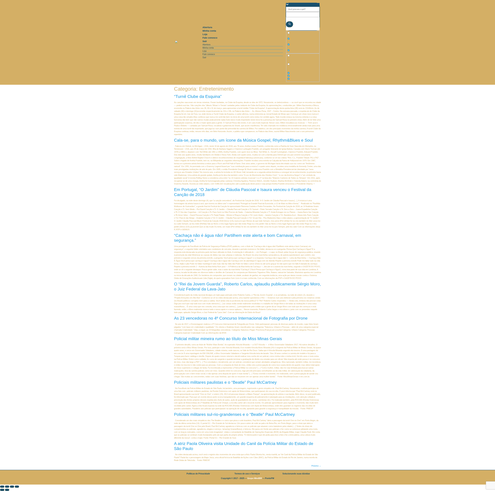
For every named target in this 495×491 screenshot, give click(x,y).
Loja (205, 34)
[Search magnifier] (289, 24)
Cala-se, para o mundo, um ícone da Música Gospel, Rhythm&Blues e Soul (243, 140)
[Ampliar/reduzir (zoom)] (2, 486)
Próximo (316, 466)
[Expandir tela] (7, 486)
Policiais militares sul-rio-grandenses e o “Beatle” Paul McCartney (234, 414)
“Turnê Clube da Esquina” (198, 96)
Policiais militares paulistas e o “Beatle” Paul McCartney (225, 382)
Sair (205, 41)
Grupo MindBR (254, 478)
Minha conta (209, 31)
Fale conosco (210, 37)
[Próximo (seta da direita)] (7, 490)
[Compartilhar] (12, 486)
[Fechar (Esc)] (17, 486)
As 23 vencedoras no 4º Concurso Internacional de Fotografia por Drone (241, 318)
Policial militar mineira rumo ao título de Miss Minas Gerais (228, 338)
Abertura (207, 27)
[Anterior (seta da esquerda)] (2, 490)
